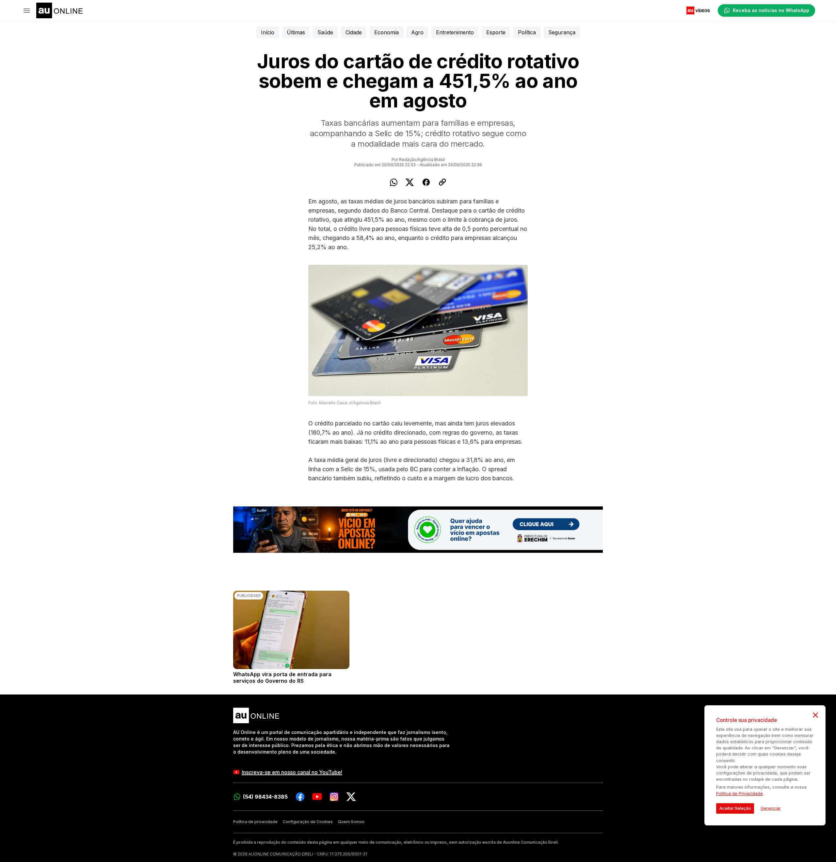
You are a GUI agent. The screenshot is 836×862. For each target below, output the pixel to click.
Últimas (296, 32)
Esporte (496, 32)
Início (267, 32)
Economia (386, 32)
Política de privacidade (255, 821)
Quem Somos (351, 821)
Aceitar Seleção (735, 808)
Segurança (561, 32)
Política (527, 32)
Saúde (325, 32)
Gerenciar (771, 808)
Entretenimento (455, 32)
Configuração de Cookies (308, 821)
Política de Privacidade (739, 793)
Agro (417, 32)
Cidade (354, 32)
